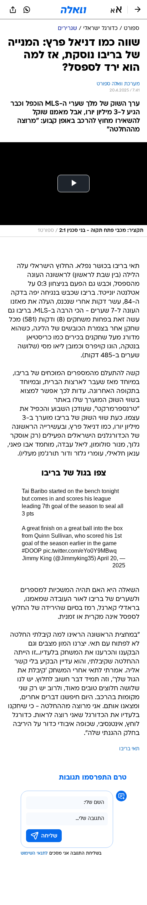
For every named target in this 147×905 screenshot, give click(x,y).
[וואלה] (73, 9)
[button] (116, 9)
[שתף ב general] (13, 10)
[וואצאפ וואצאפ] (26, 9)
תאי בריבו (129, 749)
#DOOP (32, 551)
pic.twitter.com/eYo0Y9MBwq (80, 551)
